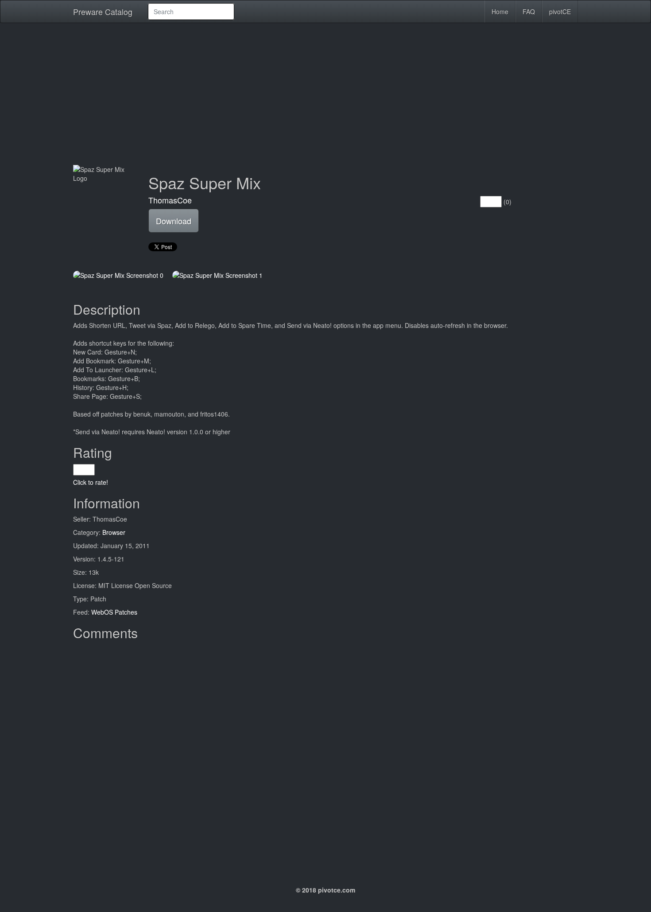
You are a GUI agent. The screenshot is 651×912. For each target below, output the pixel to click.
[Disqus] (325, 755)
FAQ (529, 11)
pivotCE (560, 11)
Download (173, 220)
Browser (113, 532)
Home (500, 11)
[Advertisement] (325, 94)
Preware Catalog (102, 11)
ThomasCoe (170, 200)
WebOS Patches (114, 612)
